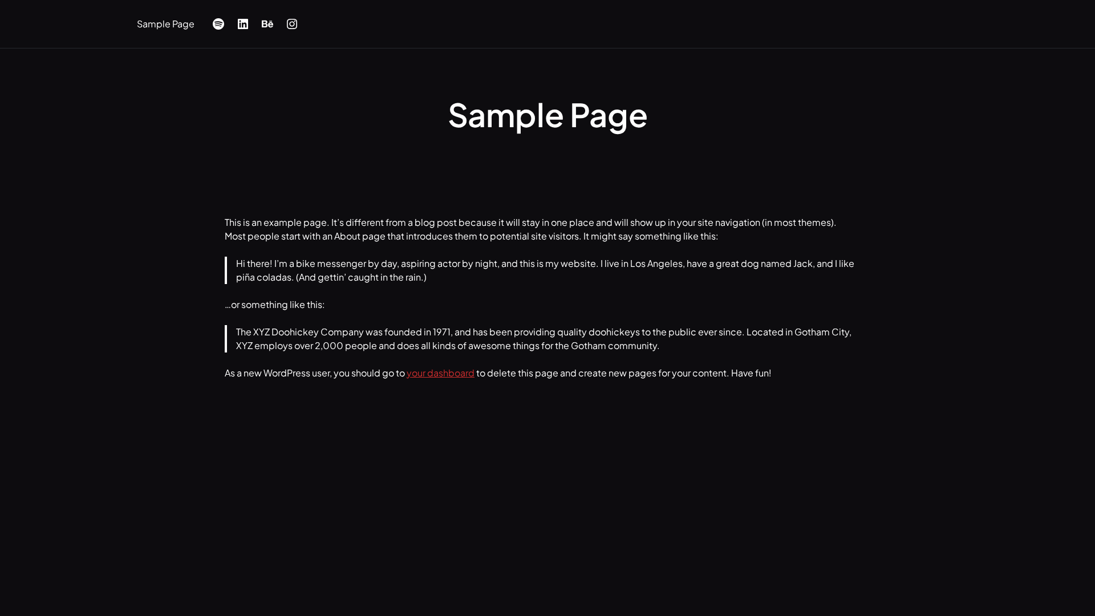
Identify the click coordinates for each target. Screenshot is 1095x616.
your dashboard (440, 373)
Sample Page (165, 24)
